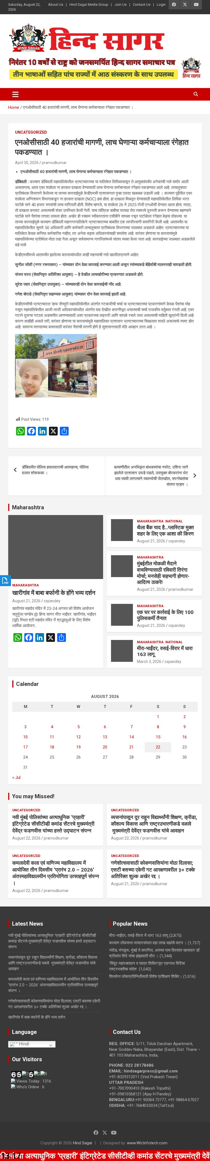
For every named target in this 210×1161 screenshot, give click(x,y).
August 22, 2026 (26, 838)
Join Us (121, 4)
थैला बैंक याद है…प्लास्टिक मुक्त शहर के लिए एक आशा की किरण (165, 530)
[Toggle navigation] (15, 94)
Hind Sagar (82, 1142)
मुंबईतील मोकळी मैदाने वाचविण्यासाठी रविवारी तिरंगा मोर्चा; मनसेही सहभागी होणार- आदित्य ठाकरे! (163, 572)
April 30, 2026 (27, 162)
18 (52, 747)
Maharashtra (28, 507)
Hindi (23, 1044)
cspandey (52, 601)
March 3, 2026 (149, 661)
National (174, 521)
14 (131, 737)
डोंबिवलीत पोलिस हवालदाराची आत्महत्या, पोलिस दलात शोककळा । (55, 470)
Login (161, 4)
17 (25, 747)
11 (52, 737)
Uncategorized (31, 132)
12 (78, 737)
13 (105, 737)
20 (105, 747)
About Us (55, 4)
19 (78, 747)
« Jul (16, 777)
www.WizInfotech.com (147, 1142)
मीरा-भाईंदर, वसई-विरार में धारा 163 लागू (164, 651)
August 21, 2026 (26, 601)
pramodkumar (54, 162)
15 (158, 737)
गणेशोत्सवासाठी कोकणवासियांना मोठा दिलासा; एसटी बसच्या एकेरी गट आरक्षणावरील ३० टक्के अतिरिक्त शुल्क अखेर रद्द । (153, 869)
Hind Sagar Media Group (88, 4)
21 (131, 747)
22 (158, 747)
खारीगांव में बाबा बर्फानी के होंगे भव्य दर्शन (53, 592)
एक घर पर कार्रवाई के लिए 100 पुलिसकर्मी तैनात (165, 615)
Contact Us (141, 4)
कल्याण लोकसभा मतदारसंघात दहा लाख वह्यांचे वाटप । (148, 942)
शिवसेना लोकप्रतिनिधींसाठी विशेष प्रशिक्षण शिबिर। (145, 976)
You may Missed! (33, 796)
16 (184, 737)
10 (25, 737)
